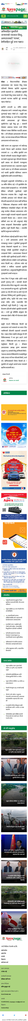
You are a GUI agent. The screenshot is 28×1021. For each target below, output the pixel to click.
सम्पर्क (3, 956)
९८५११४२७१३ (5, 1002)
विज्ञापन (3, 959)
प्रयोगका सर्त (4, 962)
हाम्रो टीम (3, 953)
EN (3, 16)
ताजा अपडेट (8, 660)
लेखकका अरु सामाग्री (14, 381)
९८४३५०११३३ (5, 1008)
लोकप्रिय (7, 595)
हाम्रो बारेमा (4, 950)
